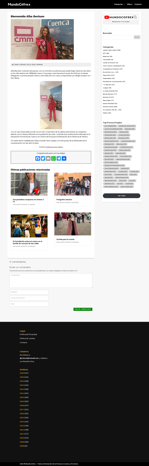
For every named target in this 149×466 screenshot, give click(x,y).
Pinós (123, 180)
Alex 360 (109, 159)
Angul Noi (120, 153)
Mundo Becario (108, 94)
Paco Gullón (126, 156)
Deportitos (106, 75)
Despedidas (107, 78)
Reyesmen (124, 138)
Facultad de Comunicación (112, 81)
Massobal (129, 129)
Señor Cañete (126, 186)
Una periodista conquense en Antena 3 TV (28, 201)
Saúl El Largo (110, 150)
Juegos (105, 88)
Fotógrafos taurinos (64, 200)
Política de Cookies (27, 339)
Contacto (138, 4)
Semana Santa (108, 106)
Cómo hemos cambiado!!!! (112, 66)
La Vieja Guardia (109, 91)
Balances (106, 56)
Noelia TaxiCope (111, 141)
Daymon (124, 132)
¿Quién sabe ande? (110, 50)
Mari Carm (121, 144)
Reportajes (107, 100)
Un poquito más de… (110, 110)
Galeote (109, 153)
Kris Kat (109, 177)
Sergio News (110, 171)
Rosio (108, 174)
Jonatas (134, 171)
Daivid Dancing (111, 147)
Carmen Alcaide (128, 141)
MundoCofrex (110, 132)
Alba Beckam (110, 180)
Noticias (40, 65)
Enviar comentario (83, 309)
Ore (120, 183)
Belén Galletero (111, 186)
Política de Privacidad (28, 334)
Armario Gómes (111, 156)
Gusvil (129, 183)
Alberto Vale (110, 138)
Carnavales (107, 59)
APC (104, 53)
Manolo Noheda (123, 159)
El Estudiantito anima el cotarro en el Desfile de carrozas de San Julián (27, 242)
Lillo (132, 180)
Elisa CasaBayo (111, 162)
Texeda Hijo (124, 135)
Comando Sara (121, 174)
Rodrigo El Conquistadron (114, 165)
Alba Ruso (109, 183)
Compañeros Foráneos (111, 69)
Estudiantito (110, 135)
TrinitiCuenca (126, 147)
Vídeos (129, 4)
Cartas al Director (109, 62)
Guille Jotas (124, 150)
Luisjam (123, 171)
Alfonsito (109, 144)
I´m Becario (107, 84)
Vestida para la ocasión (65, 239)
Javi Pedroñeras (111, 168)
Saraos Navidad (108, 103)
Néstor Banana (122, 177)
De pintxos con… (109, 72)
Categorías (118, 4)
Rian (133, 174)
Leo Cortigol (110, 126)
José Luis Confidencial (113, 129)
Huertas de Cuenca (127, 126)
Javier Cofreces (20, 65)
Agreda (125, 168)
